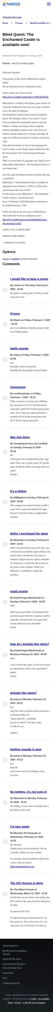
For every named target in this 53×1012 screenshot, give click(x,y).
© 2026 (33, 998)
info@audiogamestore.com (22, 866)
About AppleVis (10, 946)
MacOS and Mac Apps (40, 23)
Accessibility (43, 998)
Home (5, 23)
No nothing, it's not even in (28, 791)
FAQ (5, 978)
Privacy (18, 1002)
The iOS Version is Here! (26, 883)
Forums (19, 23)
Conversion (18, 387)
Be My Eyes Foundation (15, 951)
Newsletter (8, 973)
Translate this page (12, 17)
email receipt (19, 591)
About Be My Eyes (12, 959)
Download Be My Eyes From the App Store (14, 966)
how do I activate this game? (29, 644)
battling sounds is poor (26, 749)
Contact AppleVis (11, 983)
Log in (6, 259)
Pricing (15, 313)
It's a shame (18, 491)
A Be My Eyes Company (34, 1002)
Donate (6, 954)
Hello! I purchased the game (29, 533)
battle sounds (19, 348)
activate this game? (23, 692)
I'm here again (19, 826)
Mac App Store (20, 437)
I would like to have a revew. (29, 278)
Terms (10, 1002)
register (15, 259)
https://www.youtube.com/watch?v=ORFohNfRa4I (25, 96)
